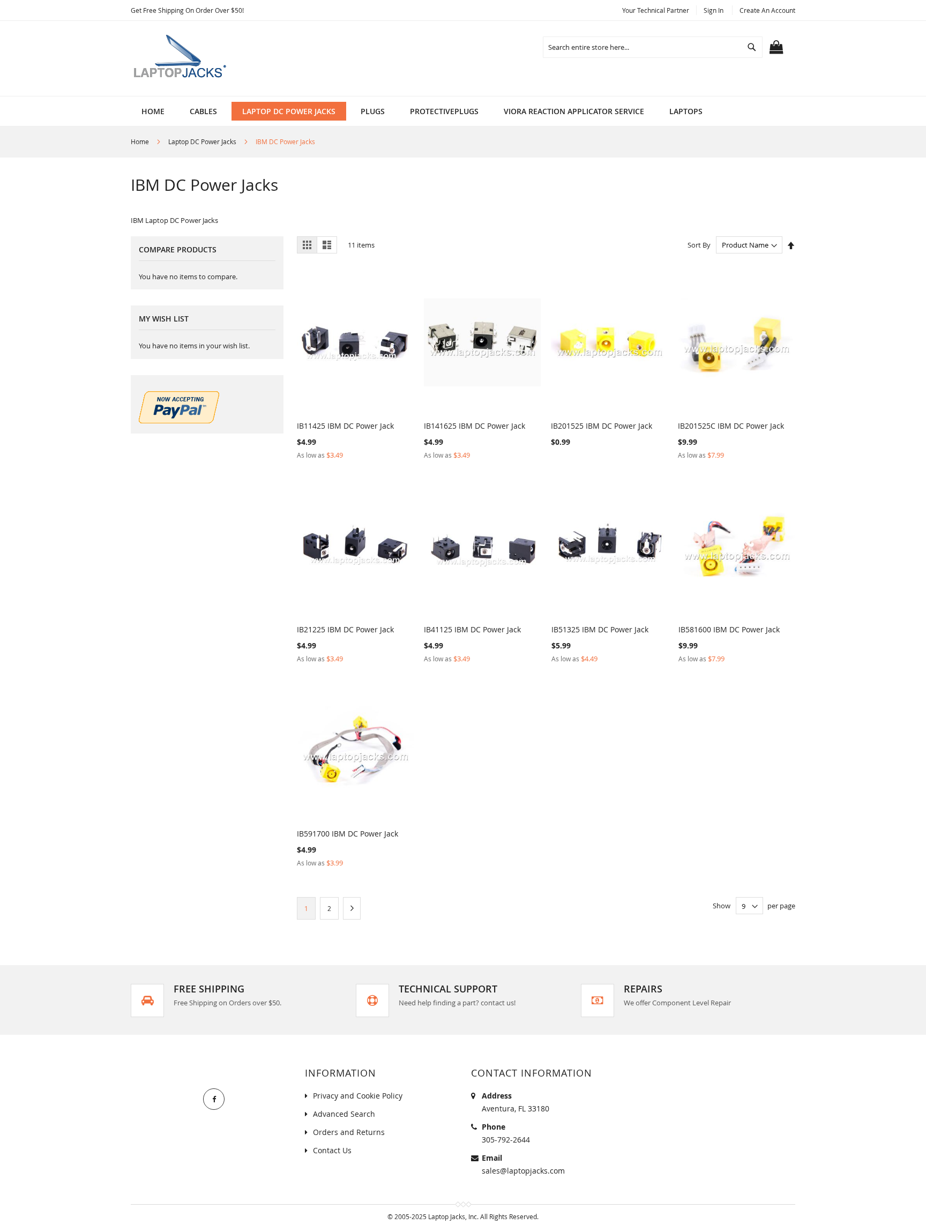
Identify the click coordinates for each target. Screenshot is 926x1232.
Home (141, 141)
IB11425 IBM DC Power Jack (345, 426)
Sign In (713, 10)
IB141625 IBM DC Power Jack (474, 426)
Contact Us (332, 1150)
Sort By (699, 245)
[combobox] (653, 47)
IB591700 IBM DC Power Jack (347, 833)
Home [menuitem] (153, 111)
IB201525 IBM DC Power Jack (601, 426)
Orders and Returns (349, 1132)
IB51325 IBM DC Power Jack (599, 629)
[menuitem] (203, 111)
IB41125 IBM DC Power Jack (472, 629)
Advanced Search (344, 1114)
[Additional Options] (179, 420)
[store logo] (182, 58)
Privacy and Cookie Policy (357, 1096)
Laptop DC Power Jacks (203, 141)
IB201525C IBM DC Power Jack (731, 426)
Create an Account (767, 10)
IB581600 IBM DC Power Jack (729, 629)
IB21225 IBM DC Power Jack (345, 629)
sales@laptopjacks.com (523, 1171)
